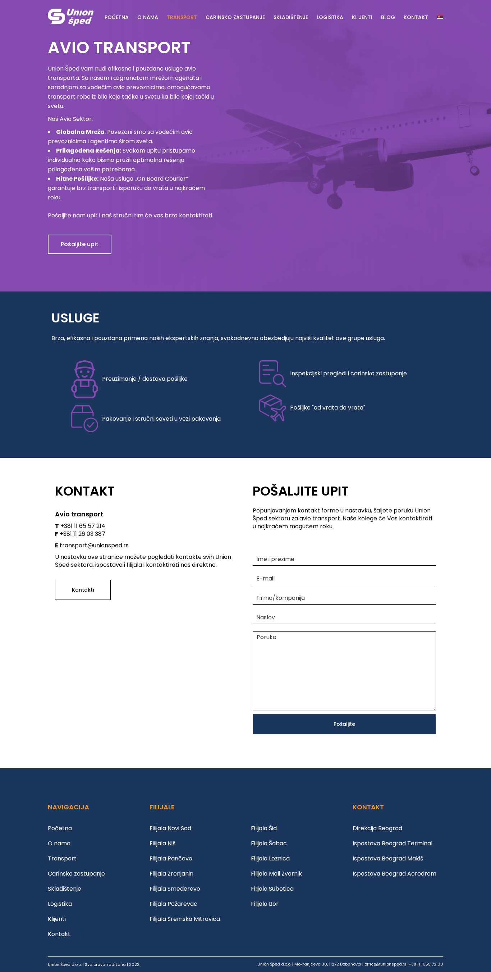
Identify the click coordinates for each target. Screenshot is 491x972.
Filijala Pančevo (171, 858)
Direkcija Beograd (377, 828)
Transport (62, 858)
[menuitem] (440, 17)
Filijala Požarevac (173, 904)
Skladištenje (64, 889)
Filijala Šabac (269, 843)
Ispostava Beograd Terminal (392, 843)
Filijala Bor (265, 904)
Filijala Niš (162, 843)
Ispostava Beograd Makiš (388, 858)
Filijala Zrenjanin (171, 873)
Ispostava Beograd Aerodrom (394, 873)
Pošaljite (344, 724)
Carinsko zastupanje (76, 873)
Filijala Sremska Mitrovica (185, 919)
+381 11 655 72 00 (426, 964)
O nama (59, 843)
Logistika (60, 904)
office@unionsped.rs (385, 964)
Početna (60, 828)
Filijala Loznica (270, 858)
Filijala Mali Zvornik (276, 873)
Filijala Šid (264, 828)
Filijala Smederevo (175, 889)
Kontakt (59, 934)
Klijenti (57, 919)
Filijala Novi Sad (170, 828)
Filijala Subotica (272, 889)
